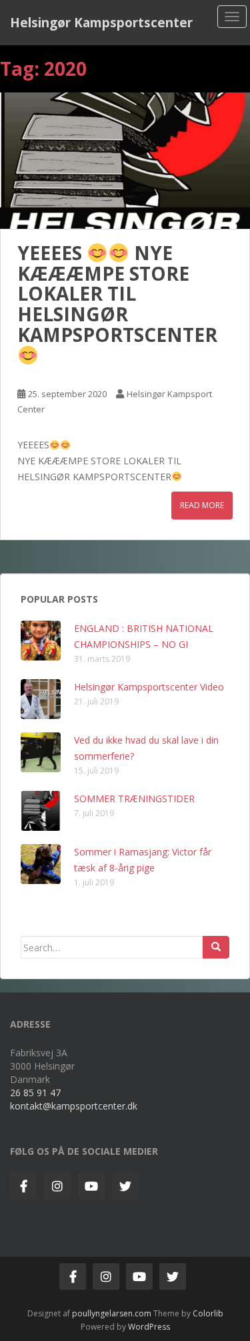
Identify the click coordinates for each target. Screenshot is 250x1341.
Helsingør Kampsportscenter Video (149, 686)
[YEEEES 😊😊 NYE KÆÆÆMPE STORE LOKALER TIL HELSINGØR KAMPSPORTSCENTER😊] (125, 160)
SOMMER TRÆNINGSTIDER (134, 798)
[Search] (216, 947)
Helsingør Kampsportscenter (101, 22)
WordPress (149, 1326)
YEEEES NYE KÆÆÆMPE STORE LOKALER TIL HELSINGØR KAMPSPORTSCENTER (117, 293)
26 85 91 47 (35, 1092)
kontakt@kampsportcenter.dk (73, 1106)
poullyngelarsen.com (111, 1313)
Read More (202, 505)
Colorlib (208, 1313)
